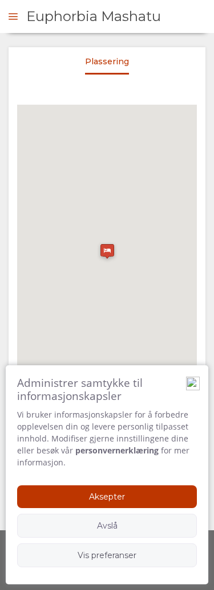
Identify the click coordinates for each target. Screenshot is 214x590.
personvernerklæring (117, 450)
